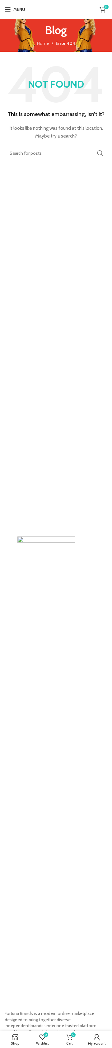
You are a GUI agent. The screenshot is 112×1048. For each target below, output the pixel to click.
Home (43, 43)
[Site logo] (59, 9)
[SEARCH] (100, 153)
